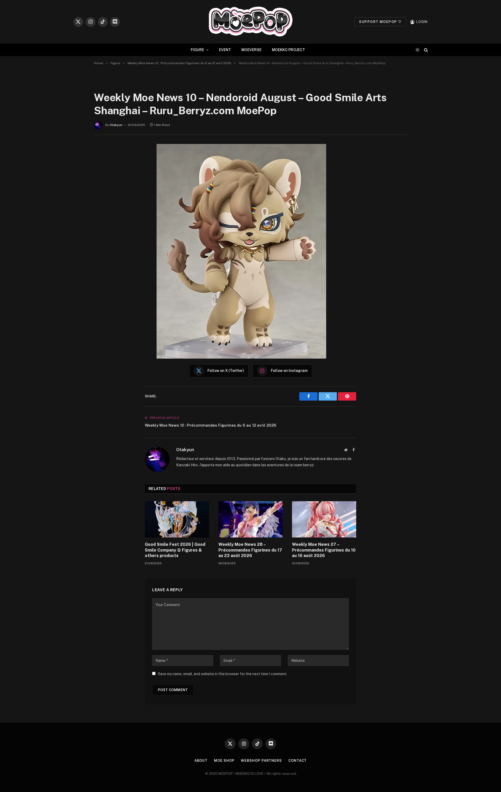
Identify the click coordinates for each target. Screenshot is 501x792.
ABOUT (201, 761)
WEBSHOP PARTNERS (261, 761)
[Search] (425, 50)
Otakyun (116, 125)
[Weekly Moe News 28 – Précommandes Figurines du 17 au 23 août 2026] (250, 519)
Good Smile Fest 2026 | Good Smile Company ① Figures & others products (175, 550)
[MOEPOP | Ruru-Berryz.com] (250, 22)
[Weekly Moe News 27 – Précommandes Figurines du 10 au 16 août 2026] (324, 519)
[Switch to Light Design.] (417, 50)
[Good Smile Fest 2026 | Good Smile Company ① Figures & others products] (177, 519)
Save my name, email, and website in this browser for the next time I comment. (222, 674)
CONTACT (297, 761)
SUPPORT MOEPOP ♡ (380, 22)
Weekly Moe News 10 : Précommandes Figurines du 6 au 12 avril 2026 (210, 425)
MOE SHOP (224, 761)
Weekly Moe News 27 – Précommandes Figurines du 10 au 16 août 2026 (324, 550)
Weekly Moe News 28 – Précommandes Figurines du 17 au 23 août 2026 (250, 550)
